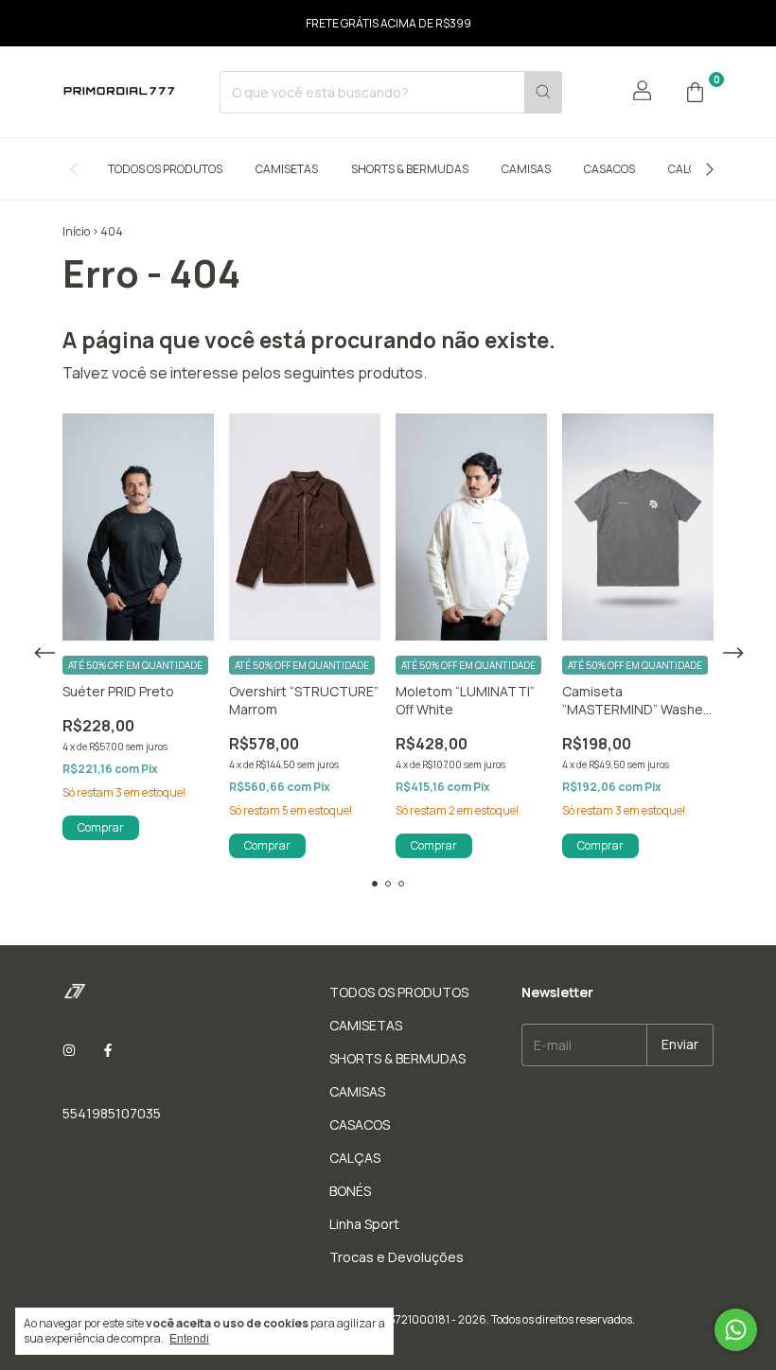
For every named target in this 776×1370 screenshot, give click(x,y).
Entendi (189, 1338)
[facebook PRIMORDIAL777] (108, 1050)
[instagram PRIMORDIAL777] (69, 1050)
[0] (695, 92)
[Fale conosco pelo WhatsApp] (735, 1330)
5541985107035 (111, 1113)
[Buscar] (543, 92)
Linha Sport (364, 1224)
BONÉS (350, 1191)
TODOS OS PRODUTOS (165, 169)
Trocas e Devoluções (396, 1257)
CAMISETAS (287, 169)
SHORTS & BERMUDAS (409, 169)
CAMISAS (526, 169)
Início (76, 231)
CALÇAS (689, 169)
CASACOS (609, 169)
